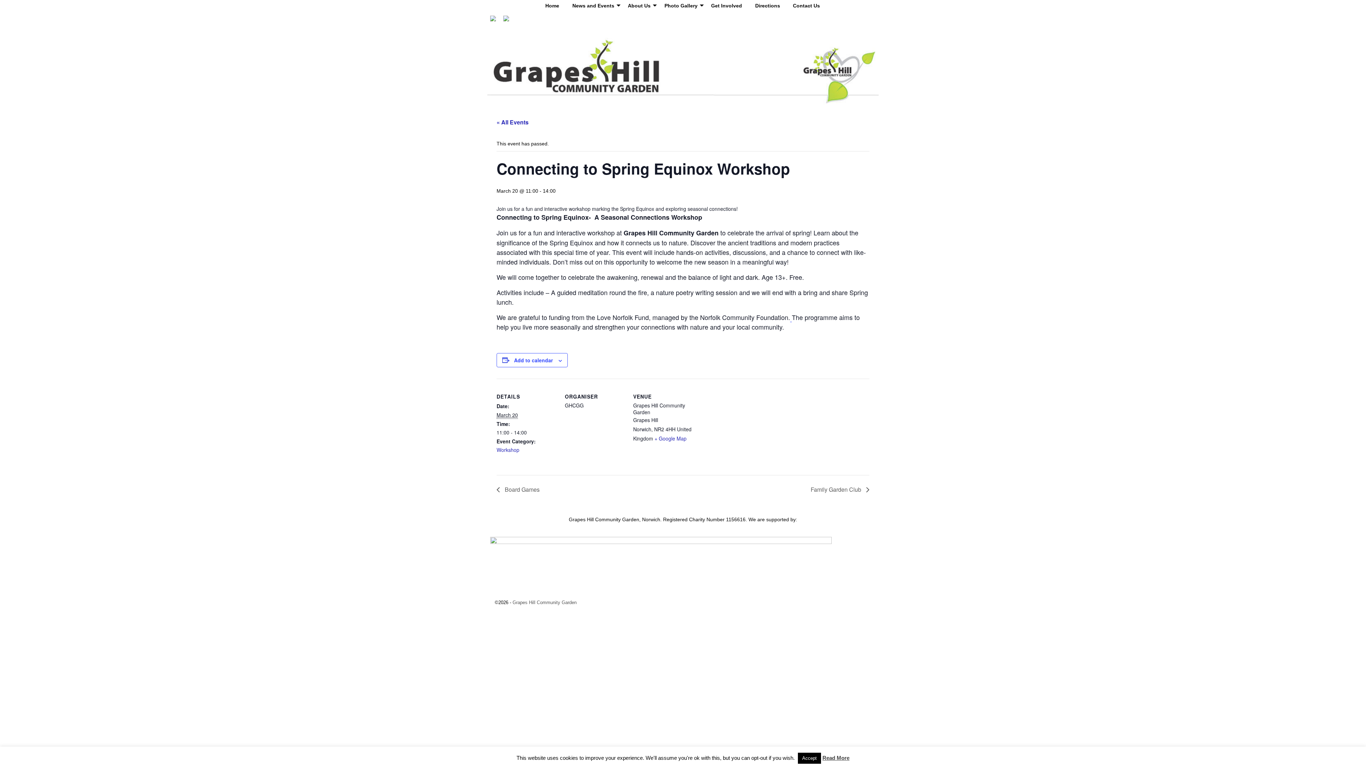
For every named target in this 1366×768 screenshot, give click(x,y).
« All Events (513, 122)
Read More (835, 758)
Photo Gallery (681, 6)
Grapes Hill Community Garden (545, 602)
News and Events (593, 6)
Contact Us (806, 6)
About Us (639, 6)
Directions (767, 6)
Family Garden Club (837, 489)
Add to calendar (533, 360)
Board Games (521, 489)
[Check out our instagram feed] (509, 21)
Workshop (508, 449)
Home (552, 6)
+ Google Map (671, 438)
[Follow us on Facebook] (496, 21)
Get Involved (726, 6)
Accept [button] (809, 758)
